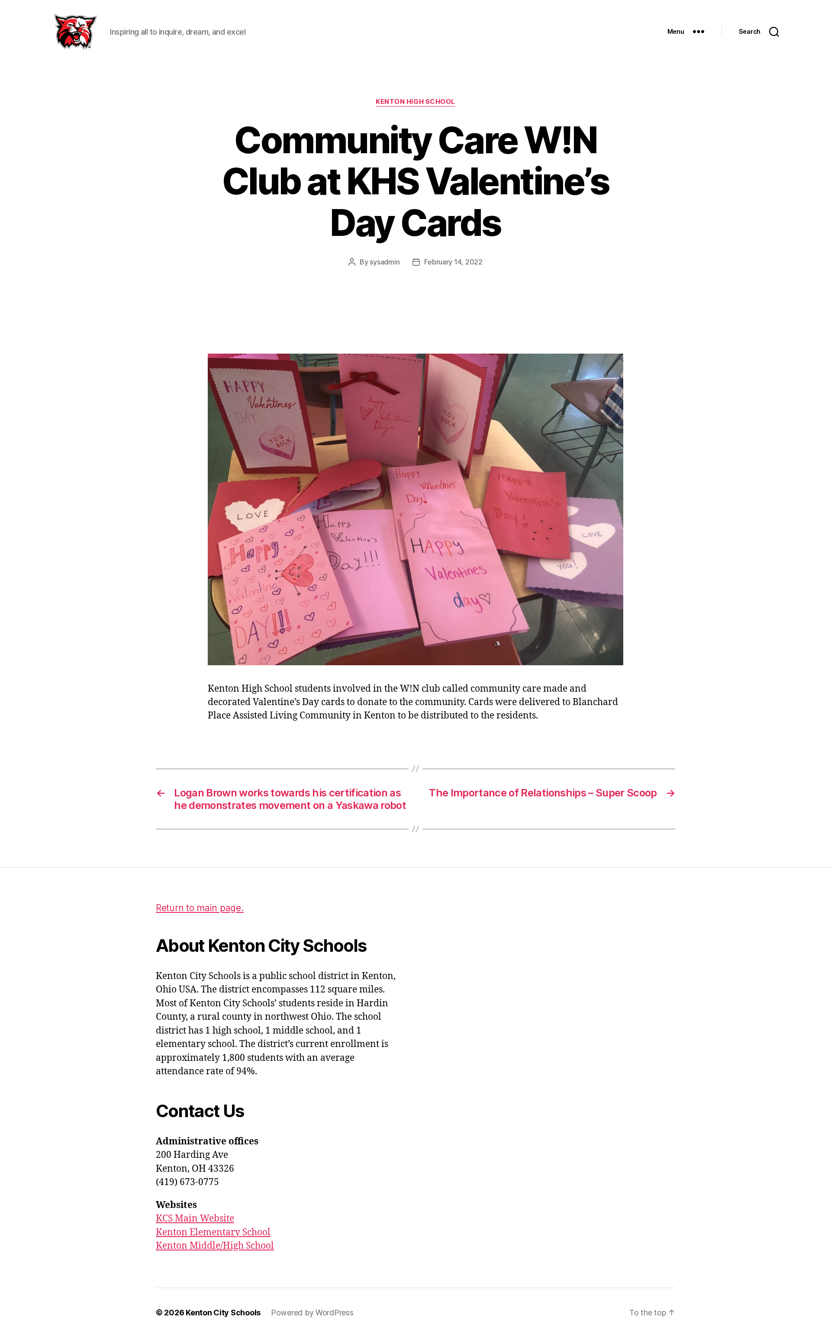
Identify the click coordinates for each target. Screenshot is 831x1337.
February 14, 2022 (453, 262)
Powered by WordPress (312, 1312)
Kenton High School (415, 102)
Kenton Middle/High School (215, 1246)
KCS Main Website (195, 1218)
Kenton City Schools (223, 1312)
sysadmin (384, 262)
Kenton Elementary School (213, 1232)
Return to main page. (200, 907)
